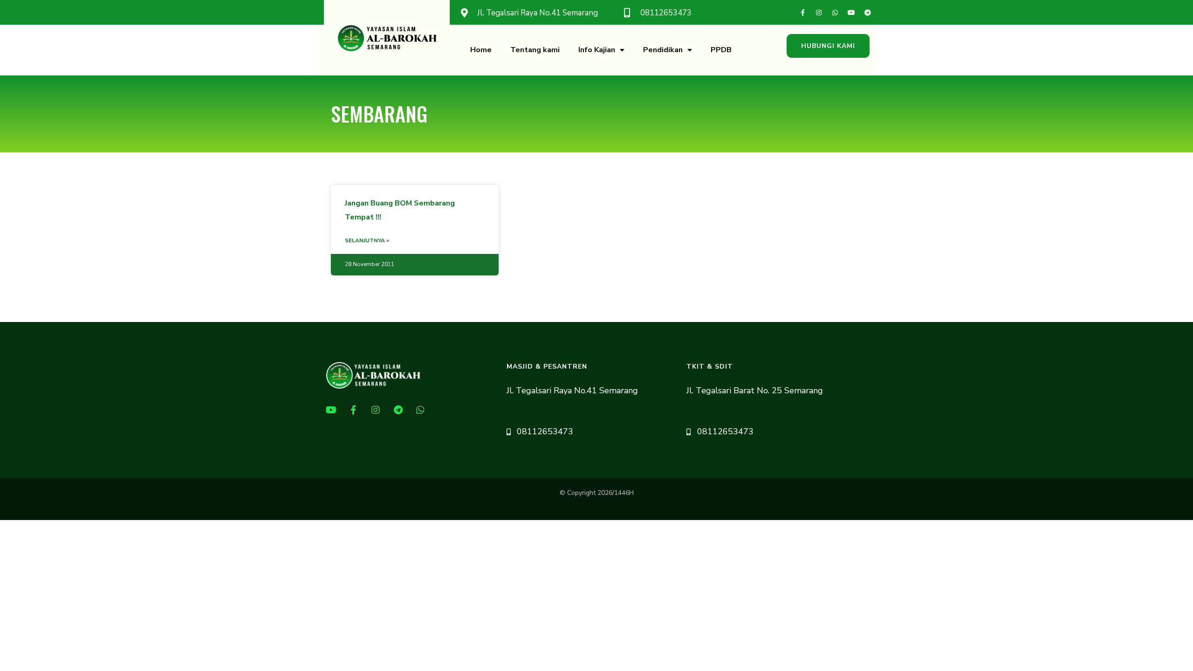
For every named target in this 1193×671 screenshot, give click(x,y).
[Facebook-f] (802, 12)
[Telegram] (867, 12)
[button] (828, 46)
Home (481, 50)
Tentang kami (535, 50)
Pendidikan (663, 50)
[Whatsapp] (835, 12)
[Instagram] (819, 12)
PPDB (721, 50)
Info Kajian (596, 50)
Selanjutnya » (367, 240)
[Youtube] (851, 12)
